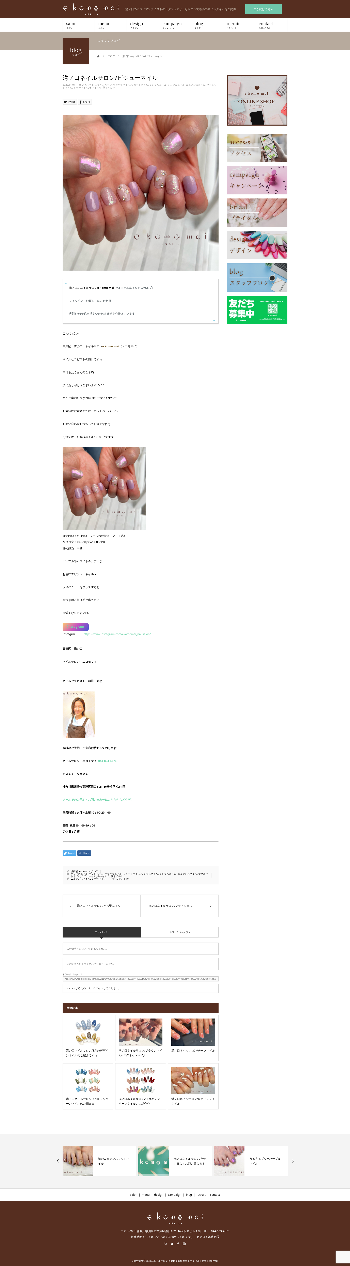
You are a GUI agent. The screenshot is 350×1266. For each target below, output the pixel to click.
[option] (99, 1161)
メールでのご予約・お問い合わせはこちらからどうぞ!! (97, 799)
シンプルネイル (157, 84)
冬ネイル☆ (95, 87)
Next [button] (293, 1161)
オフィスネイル (87, 84)
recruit (233, 25)
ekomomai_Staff (88, 871)
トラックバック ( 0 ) (180, 932)
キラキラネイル (121, 84)
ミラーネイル (81, 87)
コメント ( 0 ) (101, 931)
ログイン (98, 988)
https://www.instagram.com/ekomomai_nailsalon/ (117, 634)
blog (198, 25)
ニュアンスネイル (195, 84)
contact (266, 25)
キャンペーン (104, 84)
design (136, 25)
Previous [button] (58, 1161)
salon (71, 25)
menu (103, 25)
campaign (172, 25)
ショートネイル (139, 84)
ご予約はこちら (263, 9)
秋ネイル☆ (109, 87)
